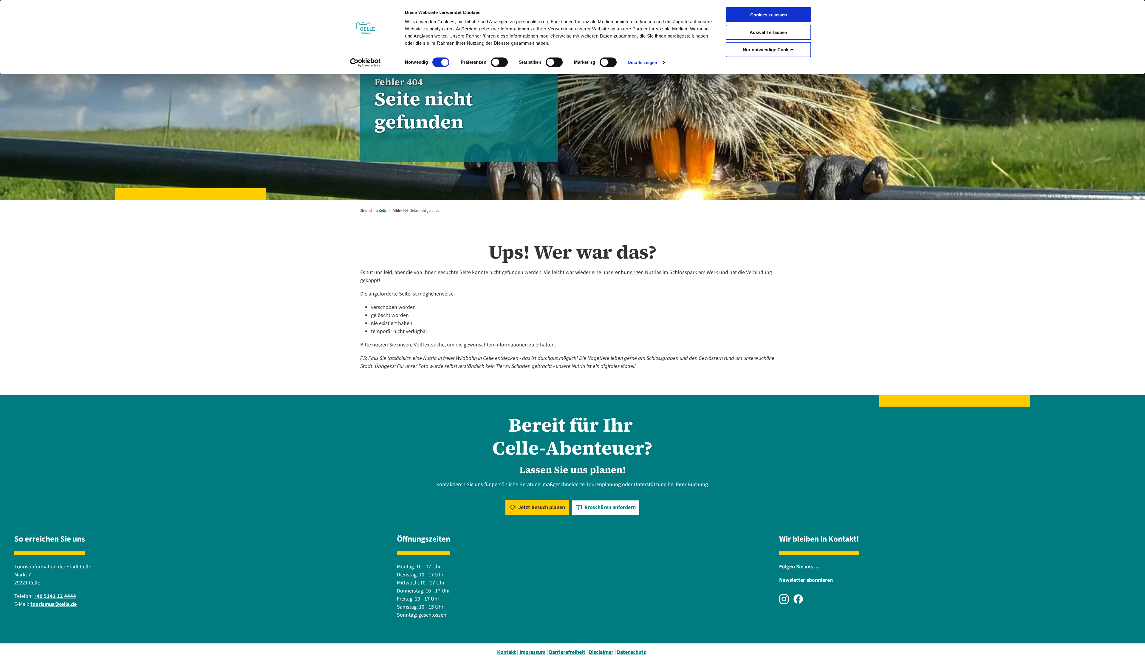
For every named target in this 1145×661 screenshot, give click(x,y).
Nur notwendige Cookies (768, 49)
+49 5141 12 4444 (55, 596)
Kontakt (506, 652)
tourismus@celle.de (53, 604)
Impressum (532, 652)
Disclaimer (601, 652)
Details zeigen (642, 62)
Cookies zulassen (768, 14)
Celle (382, 210)
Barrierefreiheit (567, 652)
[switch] (499, 62)
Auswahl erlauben (768, 32)
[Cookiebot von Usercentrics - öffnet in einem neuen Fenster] (365, 62)
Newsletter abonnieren (806, 580)
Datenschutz (631, 652)
